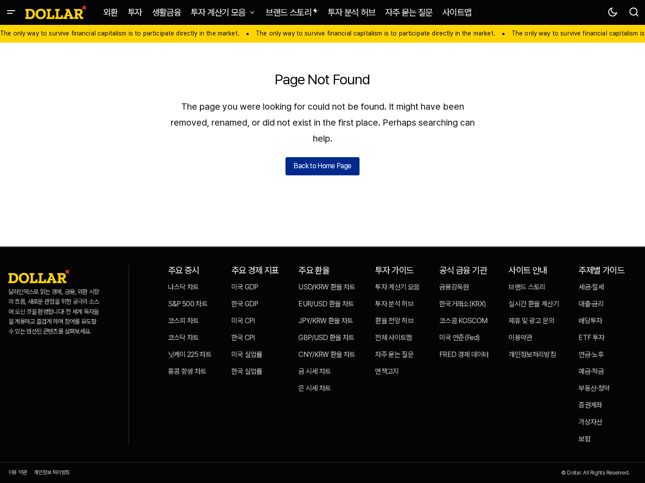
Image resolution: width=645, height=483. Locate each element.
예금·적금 (591, 371)
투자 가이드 (394, 270)
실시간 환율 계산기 (533, 304)
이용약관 (520, 337)
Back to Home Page (322, 166)
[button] (11, 12)
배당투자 (590, 321)
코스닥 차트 (183, 337)
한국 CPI (243, 337)
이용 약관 (17, 472)
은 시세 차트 (314, 388)
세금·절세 (591, 287)
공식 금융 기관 (463, 270)
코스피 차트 (183, 321)
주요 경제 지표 (255, 270)
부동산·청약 (594, 388)
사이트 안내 (527, 270)
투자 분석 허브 (394, 304)
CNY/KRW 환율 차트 (327, 354)
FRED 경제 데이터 (464, 354)
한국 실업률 (246, 371)
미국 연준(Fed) (459, 337)
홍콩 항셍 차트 (187, 371)
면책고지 (387, 371)
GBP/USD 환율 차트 (326, 337)
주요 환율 (313, 270)
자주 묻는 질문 (394, 354)
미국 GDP (244, 287)
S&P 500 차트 (188, 304)
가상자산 (590, 422)
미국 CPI (243, 321)
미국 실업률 (246, 354)
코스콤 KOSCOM (463, 321)
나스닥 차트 (183, 287)
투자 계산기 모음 (397, 287)
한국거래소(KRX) (462, 304)
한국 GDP (244, 304)
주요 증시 (183, 270)
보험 (584, 439)
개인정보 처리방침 (52, 472)
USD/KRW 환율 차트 (327, 287)
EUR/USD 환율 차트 (326, 304)
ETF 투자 (591, 337)
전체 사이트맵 (393, 337)
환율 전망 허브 (394, 321)
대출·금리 (591, 304)
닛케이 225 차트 (190, 354)
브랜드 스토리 (527, 287)
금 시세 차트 (314, 371)
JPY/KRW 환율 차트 (325, 321)
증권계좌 (590, 405)
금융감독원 (454, 287)
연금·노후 (591, 354)
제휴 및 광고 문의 (531, 321)
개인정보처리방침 (532, 354)
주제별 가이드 (601, 270)
